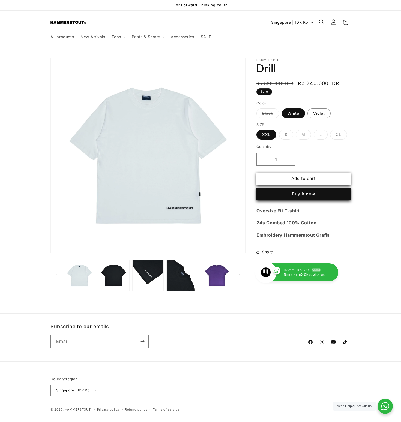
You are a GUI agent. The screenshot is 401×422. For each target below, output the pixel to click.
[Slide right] (240, 275)
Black (270, 114)
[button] (118, 37)
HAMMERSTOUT (78, 409)
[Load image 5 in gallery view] (182, 275)
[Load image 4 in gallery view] (148, 275)
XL (341, 136)
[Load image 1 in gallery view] (79, 275)
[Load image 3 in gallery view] (113, 275)
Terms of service (166, 409)
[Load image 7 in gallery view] (216, 275)
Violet (319, 113)
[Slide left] (56, 275)
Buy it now (303, 193)
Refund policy (136, 409)
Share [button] (267, 251)
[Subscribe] (142, 341)
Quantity (263, 146)
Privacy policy (108, 409)
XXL (266, 134)
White (293, 113)
